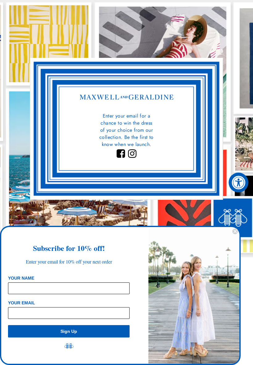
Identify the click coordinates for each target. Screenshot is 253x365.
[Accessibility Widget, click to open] (238, 182)
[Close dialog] (235, 231)
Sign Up (68, 331)
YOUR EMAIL (21, 302)
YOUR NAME (21, 278)
